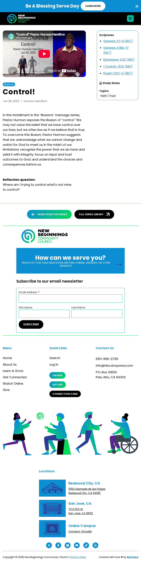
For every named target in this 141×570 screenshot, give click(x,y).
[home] (19, 18)
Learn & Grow (13, 370)
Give (6, 389)
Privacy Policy (78, 557)
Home (7, 358)
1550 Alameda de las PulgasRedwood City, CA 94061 (86, 491)
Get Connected (14, 377)
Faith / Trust (108, 96)
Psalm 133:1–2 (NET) (118, 73)
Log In (53, 364)
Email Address (29, 292)
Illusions (9, 84)
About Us (10, 364)
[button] (130, 18)
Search (54, 358)
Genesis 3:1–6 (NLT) (118, 41)
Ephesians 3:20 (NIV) (119, 59)
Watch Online (13, 383)
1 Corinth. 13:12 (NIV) (118, 66)
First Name (25, 307)
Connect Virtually (80, 531)
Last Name (78, 307)
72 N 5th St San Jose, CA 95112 (80, 511)
